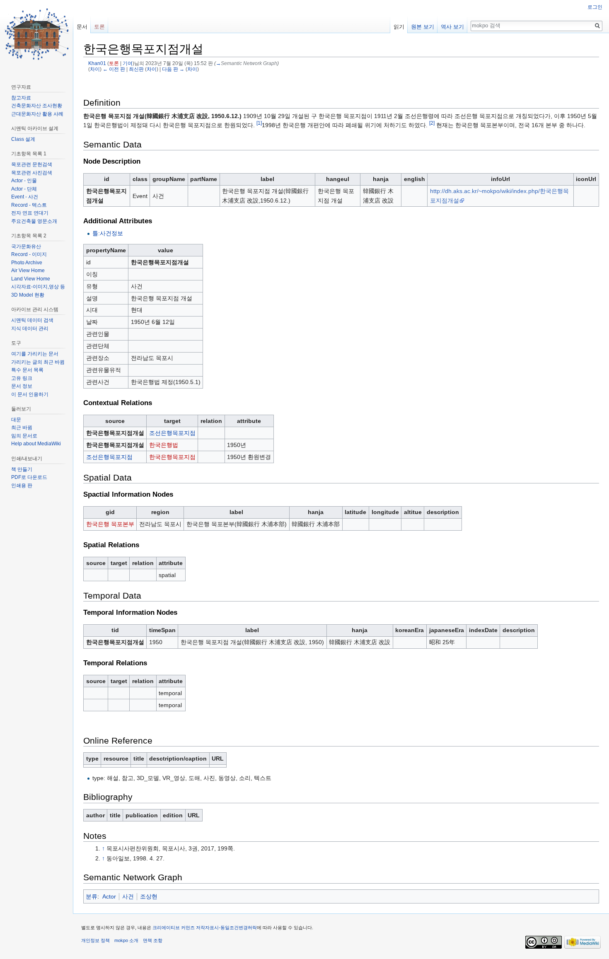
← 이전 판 (114, 69)
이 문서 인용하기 (29, 394)
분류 (91, 896)
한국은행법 (163, 445)
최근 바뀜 (21, 427)
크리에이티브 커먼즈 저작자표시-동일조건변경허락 (204, 927)
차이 (95, 69)
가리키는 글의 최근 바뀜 (38, 362)
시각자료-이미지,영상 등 (38, 287)
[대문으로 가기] (36, 33)
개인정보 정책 (95, 940)
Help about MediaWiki (36, 444)
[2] (432, 123)
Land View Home (30, 279)
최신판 (136, 69)
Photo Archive (26, 263)
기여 (128, 63)
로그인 (594, 7)
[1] (259, 123)
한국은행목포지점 (172, 457)
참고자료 (21, 98)
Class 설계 (23, 139)
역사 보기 (452, 27)
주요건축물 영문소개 (34, 221)
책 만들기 (21, 469)
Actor (109, 896)
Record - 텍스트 (29, 205)
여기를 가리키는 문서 (34, 354)
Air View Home (28, 270)
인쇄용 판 (21, 485)
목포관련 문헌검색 (31, 164)
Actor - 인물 (24, 181)
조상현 (148, 896)
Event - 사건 (24, 197)
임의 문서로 (24, 436)
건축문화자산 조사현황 (36, 106)
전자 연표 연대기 (29, 213)
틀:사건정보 (107, 233)
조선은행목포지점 (172, 433)
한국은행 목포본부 (110, 524)
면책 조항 (152, 940)
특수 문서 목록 (27, 370)
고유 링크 (21, 378)
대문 (16, 420)
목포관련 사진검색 (31, 173)
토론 (114, 63)
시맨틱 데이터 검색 (32, 320)
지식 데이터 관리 (29, 328)
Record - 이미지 (29, 254)
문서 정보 (21, 386)
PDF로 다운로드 (29, 477)
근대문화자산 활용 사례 (37, 114)
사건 (128, 896)
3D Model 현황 (27, 295)
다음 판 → (173, 69)
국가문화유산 (26, 246)
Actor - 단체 (24, 189)
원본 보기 (422, 27)
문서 (82, 27)
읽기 (399, 27)
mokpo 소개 (126, 940)
